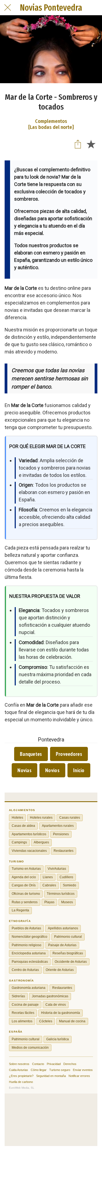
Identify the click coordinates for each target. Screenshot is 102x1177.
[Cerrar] (7, 7)
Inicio (79, 770)
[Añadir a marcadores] (90, 143)
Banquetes (31, 753)
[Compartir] (77, 143)
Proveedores (69, 753)
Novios (52, 770)
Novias (24, 770)
